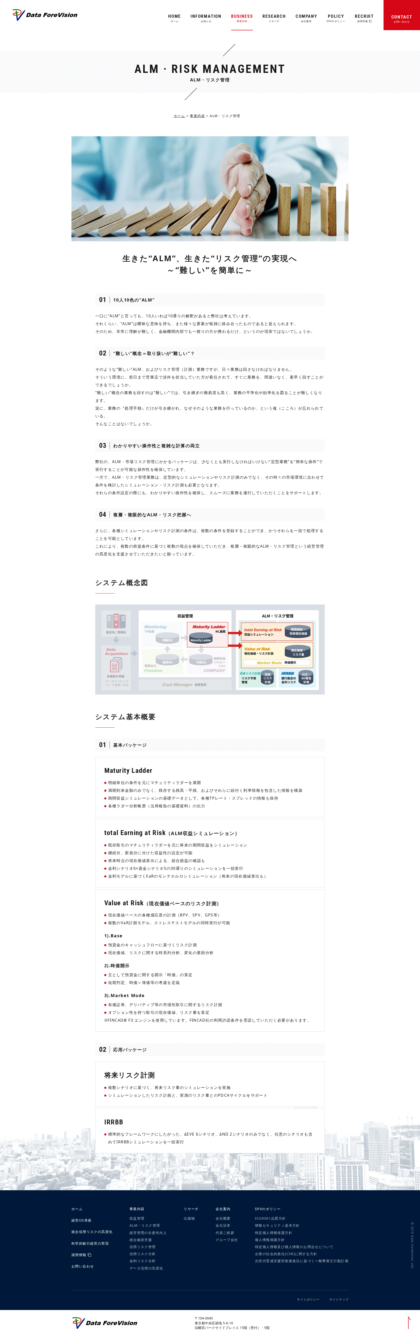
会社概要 (223, 1218)
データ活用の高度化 (146, 1268)
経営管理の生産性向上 (148, 1232)
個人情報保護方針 (270, 1239)
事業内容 (197, 115)
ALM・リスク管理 (145, 1225)
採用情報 (79, 1254)
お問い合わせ (82, 1266)
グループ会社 (227, 1239)
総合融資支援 (141, 1239)
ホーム (179, 115)
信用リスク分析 (143, 1253)
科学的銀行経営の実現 (90, 1243)
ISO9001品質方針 (270, 1218)
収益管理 (137, 1218)
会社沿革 (223, 1225)
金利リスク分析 (143, 1260)
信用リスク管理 (143, 1246)
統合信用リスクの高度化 (92, 1231)
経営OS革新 (81, 1220)
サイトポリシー (308, 1299)
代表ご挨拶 (225, 1232)
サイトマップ (339, 1299)
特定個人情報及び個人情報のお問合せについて (294, 1246)
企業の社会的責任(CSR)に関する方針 (286, 1253)
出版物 (189, 1218)
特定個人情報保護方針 (273, 1232)
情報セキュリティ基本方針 (277, 1225)
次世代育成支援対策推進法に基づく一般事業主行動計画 (302, 1260)
